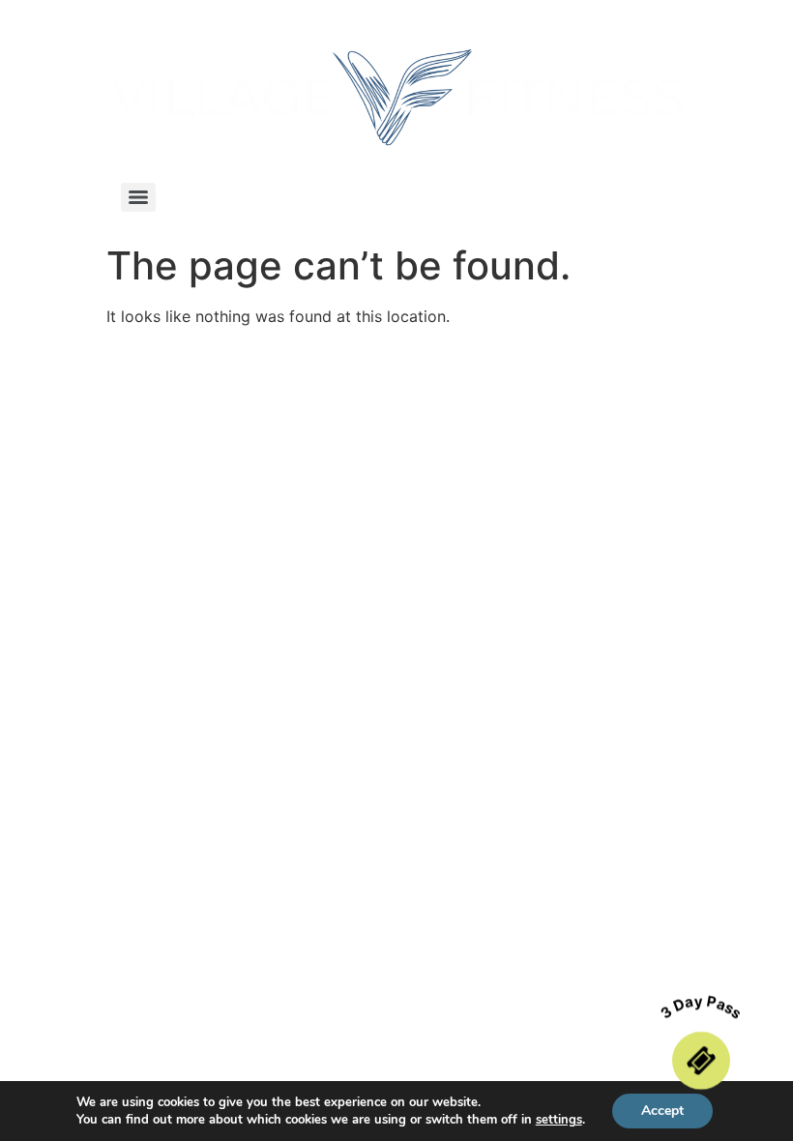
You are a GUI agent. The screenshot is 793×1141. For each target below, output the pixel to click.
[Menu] (138, 197)
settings (559, 1119)
